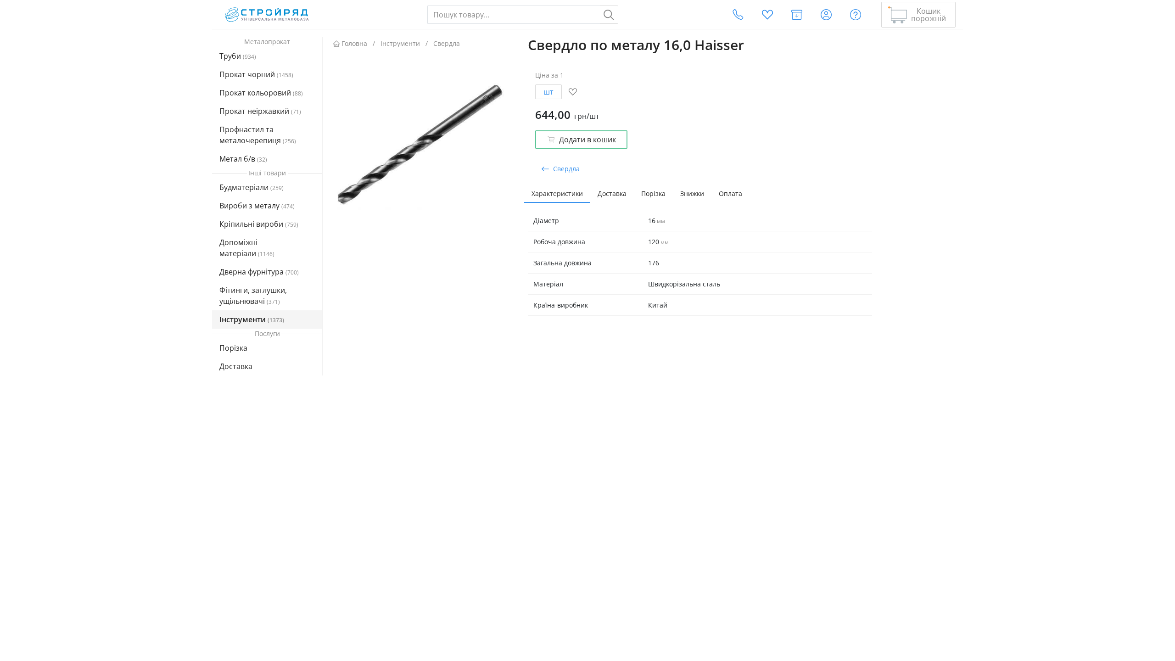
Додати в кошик (587, 139)
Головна (354, 43)
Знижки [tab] (692, 193)
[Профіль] (826, 15)
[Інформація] (856, 15)
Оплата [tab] (730, 193)
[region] (267, 219)
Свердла (446, 43)
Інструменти (400, 43)
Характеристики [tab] (557, 193)
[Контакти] (738, 15)
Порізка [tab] (653, 193)
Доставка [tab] (612, 193)
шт (548, 92)
